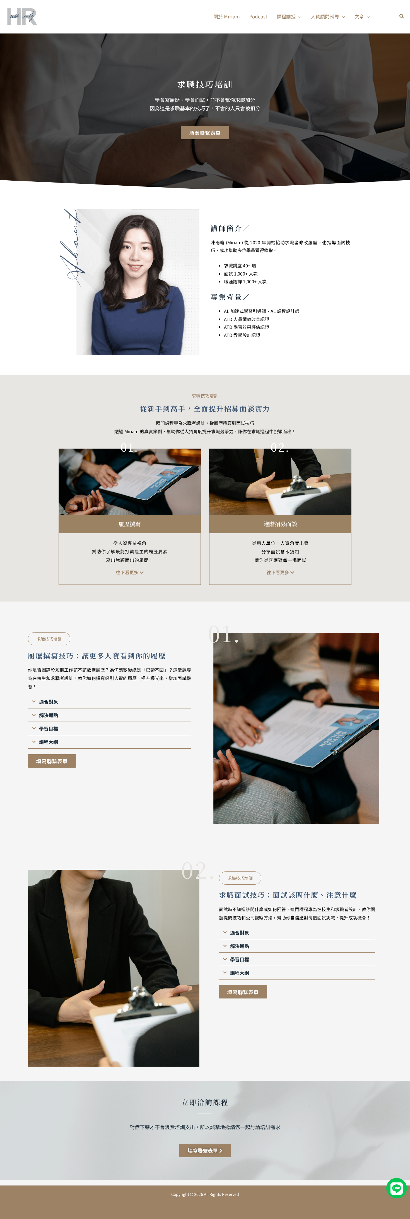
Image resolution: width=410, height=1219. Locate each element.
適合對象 (48, 701)
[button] (298, 16)
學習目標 (48, 728)
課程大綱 (48, 741)
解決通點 (48, 715)
